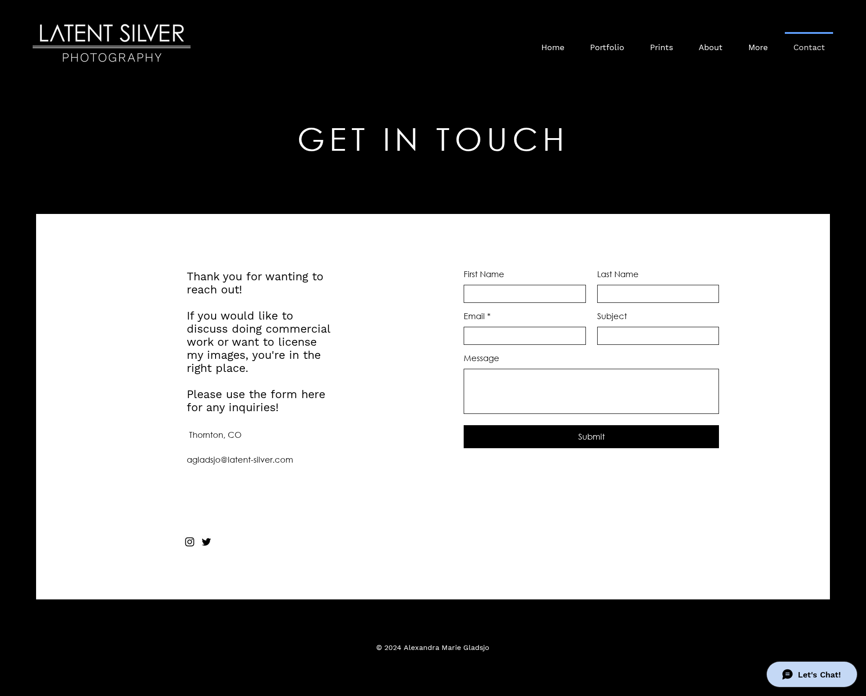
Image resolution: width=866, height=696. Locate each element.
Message (481, 358)
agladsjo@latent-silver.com (240, 459)
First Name (484, 274)
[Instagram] (190, 542)
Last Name (618, 274)
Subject (612, 316)
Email (474, 316)
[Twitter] (206, 542)
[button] (757, 43)
